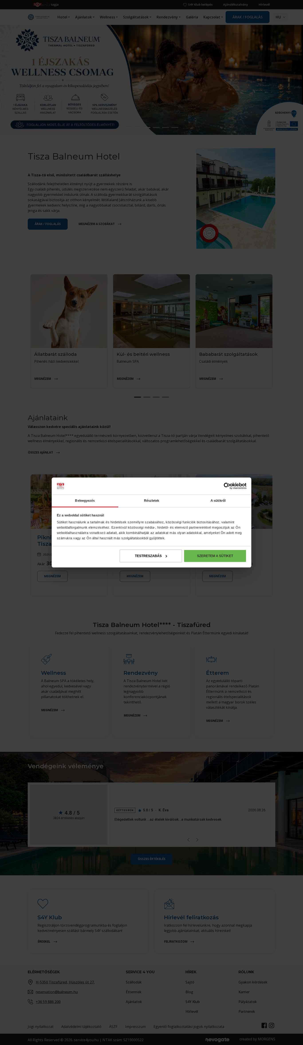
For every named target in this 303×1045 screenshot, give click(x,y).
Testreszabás (148, 556)
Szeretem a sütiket (215, 556)
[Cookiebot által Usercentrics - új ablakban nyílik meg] (227, 486)
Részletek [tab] (151, 500)
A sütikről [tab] (218, 500)
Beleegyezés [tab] (85, 500)
